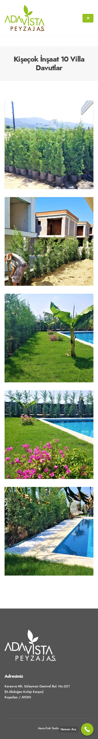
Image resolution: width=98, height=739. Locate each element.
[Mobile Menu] (88, 18)
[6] (49, 531)
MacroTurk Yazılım (49, 728)
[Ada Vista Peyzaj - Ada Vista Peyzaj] (24, 18)
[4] (49, 338)
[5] (49, 434)
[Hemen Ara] (87, 729)
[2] (49, 241)
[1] (49, 144)
